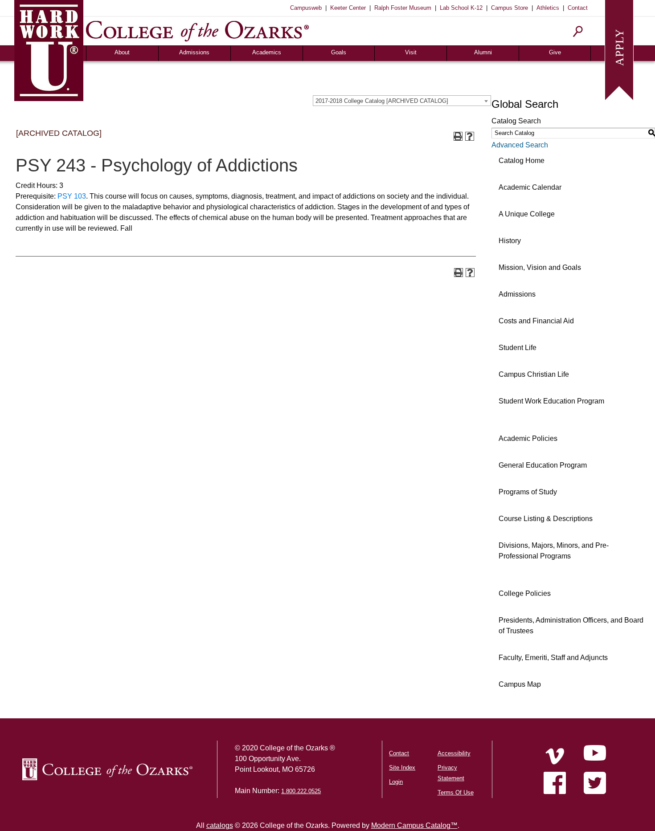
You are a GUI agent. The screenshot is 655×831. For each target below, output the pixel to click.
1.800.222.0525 (301, 791)
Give (555, 52)
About (122, 52)
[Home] (554, 756)
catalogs (219, 825)
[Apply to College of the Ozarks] (619, 49)
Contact (578, 7)
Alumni (483, 52)
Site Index (402, 767)
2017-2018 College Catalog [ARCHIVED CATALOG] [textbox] (381, 101)
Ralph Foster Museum (402, 7)
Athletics (547, 7)
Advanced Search (519, 145)
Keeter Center (348, 7)
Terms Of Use (456, 792)
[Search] (578, 31)
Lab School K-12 (461, 7)
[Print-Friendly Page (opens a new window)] (458, 136)
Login (396, 781)
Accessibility (454, 753)
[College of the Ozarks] (197, 31)
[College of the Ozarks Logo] (107, 769)
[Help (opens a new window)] (469, 136)
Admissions (194, 52)
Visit (411, 52)
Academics (266, 52)
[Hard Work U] (48, 49)
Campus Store (509, 7)
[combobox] (402, 100)
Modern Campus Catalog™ (414, 825)
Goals (338, 52)
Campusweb (306, 7)
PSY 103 (71, 196)
